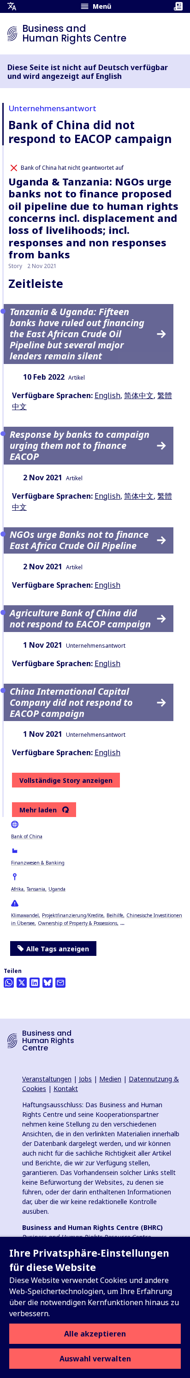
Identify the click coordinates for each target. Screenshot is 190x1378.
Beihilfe (115, 915)
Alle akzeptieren (95, 1334)
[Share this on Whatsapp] (9, 983)
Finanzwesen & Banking (38, 862)
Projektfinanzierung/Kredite (72, 915)
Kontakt (65, 1088)
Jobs (85, 1078)
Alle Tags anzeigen (57, 948)
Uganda (56, 889)
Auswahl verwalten (95, 1359)
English (107, 395)
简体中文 (139, 395)
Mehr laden (38, 810)
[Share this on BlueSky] (47, 983)
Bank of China (26, 836)
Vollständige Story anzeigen (66, 780)
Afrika (17, 889)
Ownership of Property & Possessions (77, 923)
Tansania (36, 889)
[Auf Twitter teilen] (22, 983)
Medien (110, 1078)
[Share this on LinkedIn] (35, 983)
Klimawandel (25, 915)
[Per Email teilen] (60, 983)
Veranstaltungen (46, 1078)
